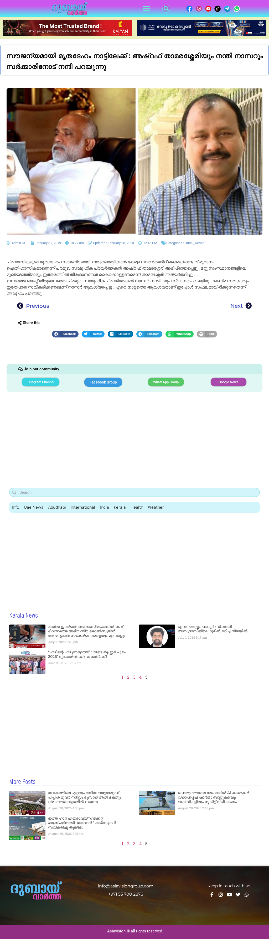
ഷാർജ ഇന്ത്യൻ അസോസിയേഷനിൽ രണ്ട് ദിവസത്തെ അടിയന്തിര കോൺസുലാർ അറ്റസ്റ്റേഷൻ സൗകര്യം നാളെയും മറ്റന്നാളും (86, 631)
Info (15, 507)
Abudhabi (57, 507)
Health (137, 507)
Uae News (33, 507)
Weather (156, 507)
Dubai (189, 243)
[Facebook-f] (212, 894)
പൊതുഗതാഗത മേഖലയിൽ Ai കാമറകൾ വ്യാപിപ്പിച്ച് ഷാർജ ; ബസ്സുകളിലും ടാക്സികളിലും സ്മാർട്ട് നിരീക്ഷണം (213, 797)
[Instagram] (220, 894)
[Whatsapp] (246, 894)
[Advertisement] (134, 435)
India (104, 507)
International (83, 507)
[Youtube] (229, 894)
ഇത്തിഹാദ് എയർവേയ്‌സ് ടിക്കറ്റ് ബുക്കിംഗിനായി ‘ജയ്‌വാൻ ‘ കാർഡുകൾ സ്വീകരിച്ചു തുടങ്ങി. (82, 823)
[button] (146, 9)
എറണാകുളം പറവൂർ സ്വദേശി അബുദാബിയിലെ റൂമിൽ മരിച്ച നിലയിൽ (212, 628)
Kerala (199, 243)
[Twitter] (238, 894)
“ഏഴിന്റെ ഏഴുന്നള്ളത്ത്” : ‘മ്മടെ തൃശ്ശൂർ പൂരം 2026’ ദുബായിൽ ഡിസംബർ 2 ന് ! (87, 654)
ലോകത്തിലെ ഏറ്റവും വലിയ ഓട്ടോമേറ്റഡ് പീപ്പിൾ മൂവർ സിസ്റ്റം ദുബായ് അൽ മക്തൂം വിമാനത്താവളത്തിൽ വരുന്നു (84, 797)
